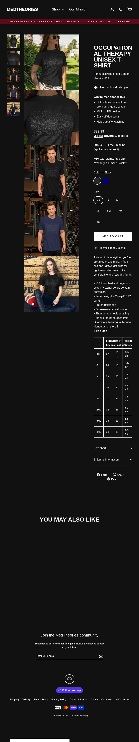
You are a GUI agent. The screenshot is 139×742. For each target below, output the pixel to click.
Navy (105, 180)
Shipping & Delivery (19, 699)
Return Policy (41, 699)
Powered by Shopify (80, 715)
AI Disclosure (122, 699)
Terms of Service (78, 699)
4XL (99, 222)
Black (97, 180)
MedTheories (22, 9)
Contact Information (101, 699)
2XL (109, 211)
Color (102, 172)
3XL (121, 211)
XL (98, 211)
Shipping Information (106, 459)
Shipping (98, 136)
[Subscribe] (100, 656)
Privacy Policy (58, 699)
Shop (56, 9)
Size (96, 192)
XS (98, 200)
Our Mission (78, 9)
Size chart (100, 448)
